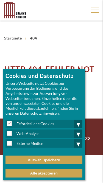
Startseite (13, 38)
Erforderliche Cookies (35, 123)
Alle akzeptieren (44, 173)
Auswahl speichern (44, 159)
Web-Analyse (27, 133)
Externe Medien (29, 143)
